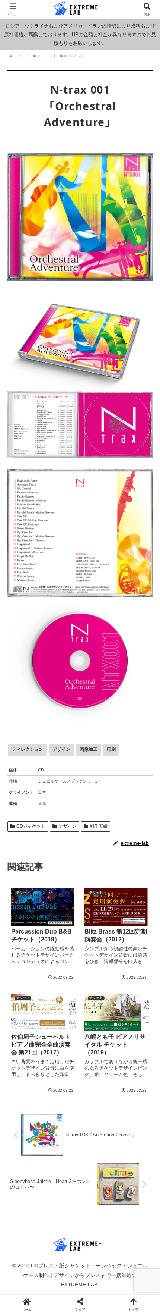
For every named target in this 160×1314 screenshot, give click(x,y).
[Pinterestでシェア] (62, 1119)
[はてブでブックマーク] (133, 1109)
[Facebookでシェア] (26, 1109)
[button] (144, 974)
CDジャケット (30, 826)
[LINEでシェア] (26, 1119)
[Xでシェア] (26, 1098)
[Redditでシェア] (97, 1109)
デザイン (68, 826)
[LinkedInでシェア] (97, 1119)
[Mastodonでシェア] (62, 1098)
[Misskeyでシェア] (133, 1098)
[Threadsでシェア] (62, 1109)
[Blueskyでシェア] (97, 1098)
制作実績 (99, 826)
